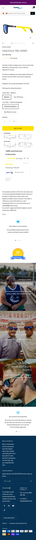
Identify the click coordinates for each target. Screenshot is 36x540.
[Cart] (33, 8)
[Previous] (3, 43)
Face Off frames (18, 97)
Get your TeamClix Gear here (8, 463)
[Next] (33, 43)
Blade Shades (6, 47)
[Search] (32, 13)
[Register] (31, 481)
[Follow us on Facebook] (4, 506)
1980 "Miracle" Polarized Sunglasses (8, 179)
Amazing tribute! (12, 167)
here (6, 88)
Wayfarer (6, 97)
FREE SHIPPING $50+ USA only (18, 2)
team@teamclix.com (26, 501)
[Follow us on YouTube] (13, 506)
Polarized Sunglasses (10, 106)
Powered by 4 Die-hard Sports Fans (18, 523)
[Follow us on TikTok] (4, 510)
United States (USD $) (9, 518)
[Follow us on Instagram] (9, 506)
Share (4, 214)
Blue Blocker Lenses (10, 112)
